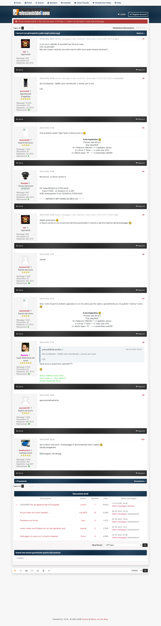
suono (83, 504)
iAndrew (85, 619)
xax (116, 39)
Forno (83, 536)
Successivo (139, 481)
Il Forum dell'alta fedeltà (27, 21)
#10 (143, 439)
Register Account (139, 14)
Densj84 (24, 183)
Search (40, 3)
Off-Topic (60, 21)
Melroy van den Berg (99, 619)
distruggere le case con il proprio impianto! (39, 536)
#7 (143, 299)
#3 (143, 128)
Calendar (67, 3)
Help (119, 3)
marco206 (24, 91)
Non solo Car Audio (46, 21)
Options (140, 33)
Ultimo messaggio (119, 506)
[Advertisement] (80, 593)
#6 (143, 254)
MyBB (66, 619)
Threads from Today (102, 3)
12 (95, 512)
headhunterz (24, 450)
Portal (29, 3)
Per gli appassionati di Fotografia (44, 504)
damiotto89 (24, 140)
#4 (143, 171)
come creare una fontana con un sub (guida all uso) (42, 528)
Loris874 (83, 512)
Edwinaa (131, 506)
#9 (143, 395)
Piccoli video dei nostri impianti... (34, 512)
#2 (143, 78)
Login (123, 14)
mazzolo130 (24, 267)
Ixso (83, 520)
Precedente (22, 481)
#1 (143, 39)
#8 (143, 342)
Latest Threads (82, 3)
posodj (83, 528)
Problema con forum (29, 520)
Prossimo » (31, 28)
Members (53, 3)
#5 (143, 215)
